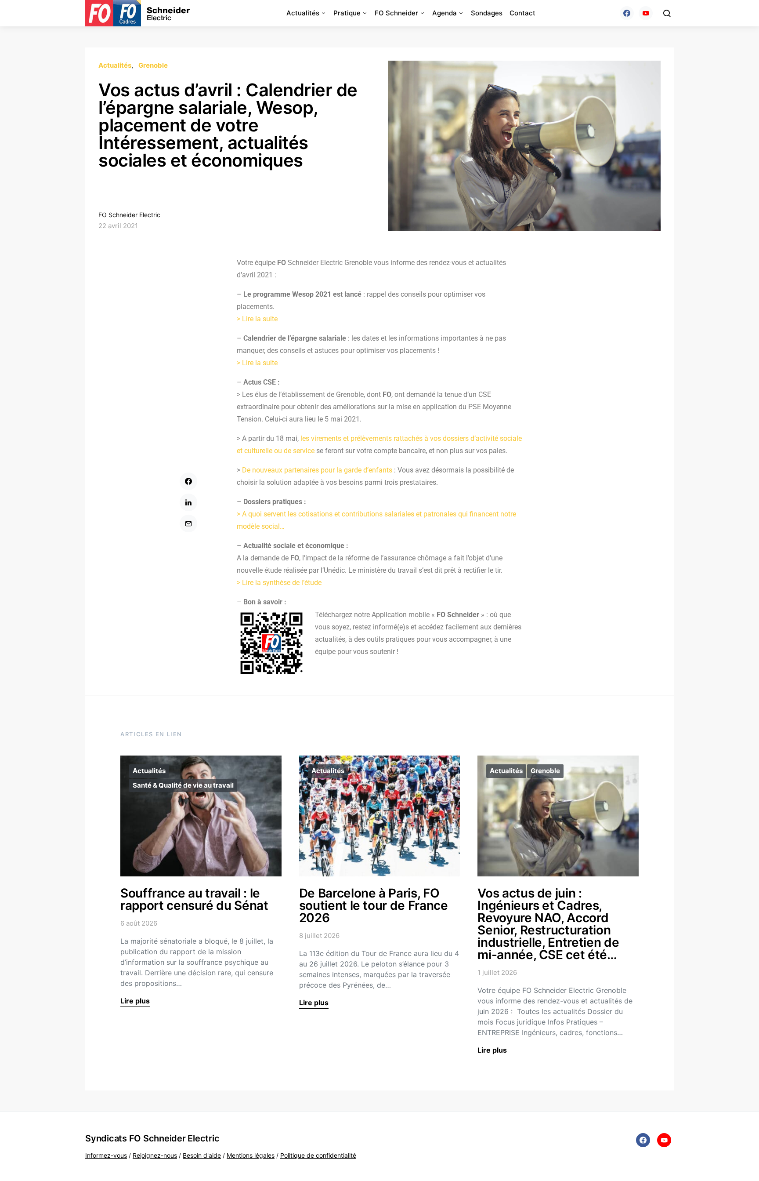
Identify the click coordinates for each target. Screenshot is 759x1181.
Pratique (347, 13)
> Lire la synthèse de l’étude (279, 582)
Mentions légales (251, 1155)
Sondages (486, 13)
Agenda (444, 13)
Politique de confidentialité (318, 1155)
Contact (522, 13)
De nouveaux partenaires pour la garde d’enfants (317, 470)
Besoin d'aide (202, 1155)
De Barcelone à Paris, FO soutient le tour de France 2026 (373, 905)
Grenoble (153, 65)
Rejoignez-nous (155, 1155)
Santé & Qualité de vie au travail (183, 785)
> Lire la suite (257, 319)
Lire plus (135, 1000)
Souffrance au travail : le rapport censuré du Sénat (194, 899)
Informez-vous (106, 1155)
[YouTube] (646, 13)
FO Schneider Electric (129, 214)
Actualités (302, 13)
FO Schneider (396, 13)
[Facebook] (627, 13)
